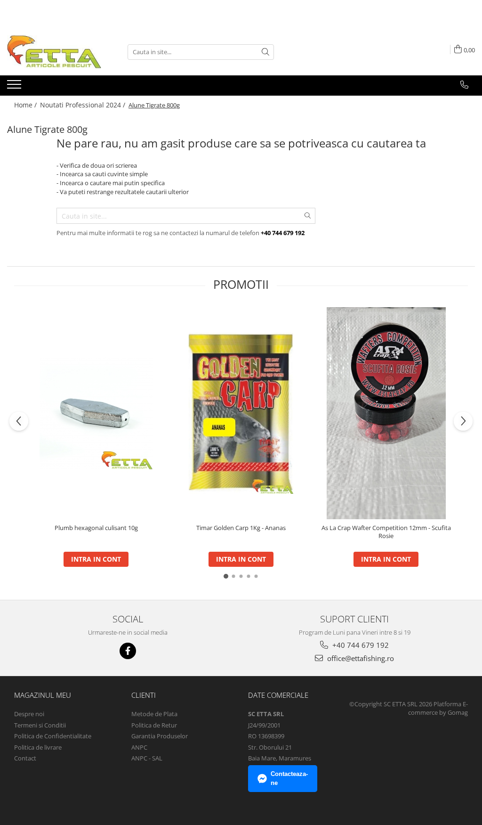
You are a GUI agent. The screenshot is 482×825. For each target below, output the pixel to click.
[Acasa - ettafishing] (54, 51)
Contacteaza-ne (289, 778)
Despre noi (29, 714)
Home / (26, 104)
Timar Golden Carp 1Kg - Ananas (241, 528)
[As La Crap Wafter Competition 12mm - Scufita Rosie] (386, 413)
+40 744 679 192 (359, 645)
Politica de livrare (38, 747)
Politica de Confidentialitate (52, 736)
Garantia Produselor (159, 736)
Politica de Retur (154, 725)
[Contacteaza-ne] (464, 84)
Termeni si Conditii (40, 725)
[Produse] (15, 87)
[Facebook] (128, 651)
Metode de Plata (154, 714)
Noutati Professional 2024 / (83, 104)
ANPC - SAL (146, 758)
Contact (25, 758)
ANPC (139, 747)
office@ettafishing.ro (359, 658)
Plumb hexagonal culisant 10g (96, 528)
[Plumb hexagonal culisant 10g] (96, 413)
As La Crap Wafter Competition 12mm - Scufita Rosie (386, 532)
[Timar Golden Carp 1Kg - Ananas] (241, 413)
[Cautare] (265, 52)
